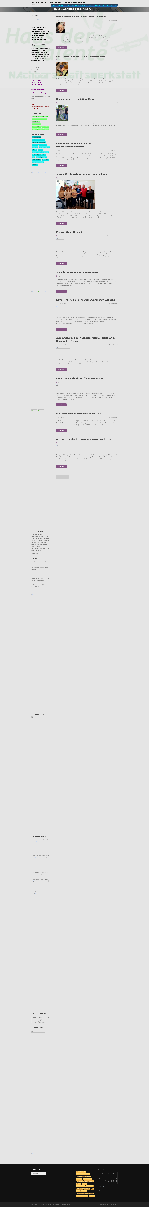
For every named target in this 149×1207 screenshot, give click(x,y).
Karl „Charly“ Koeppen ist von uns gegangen (80, 56)
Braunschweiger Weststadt (41, 839)
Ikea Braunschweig (36, 1030)
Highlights (84, 5)
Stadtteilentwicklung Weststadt (41, 879)
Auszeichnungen (36, 116)
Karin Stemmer (45, 159)
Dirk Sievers (35, 144)
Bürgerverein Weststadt (41, 892)
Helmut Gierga (42, 154)
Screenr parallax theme (103, 1204)
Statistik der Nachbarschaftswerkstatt (77, 272)
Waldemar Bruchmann (111, 236)
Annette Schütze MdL (37, 137)
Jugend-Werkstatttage (37, 159)
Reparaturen (61, 5)
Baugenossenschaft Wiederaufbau (39, 139)
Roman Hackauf (113, 20)
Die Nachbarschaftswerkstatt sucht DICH (78, 413)
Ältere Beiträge (62, 477)
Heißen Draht (35, 154)
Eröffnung (40, 149)
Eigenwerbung (44, 116)
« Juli (99, 1190)
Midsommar (35, 164)
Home (53, 5)
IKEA (38, 157)
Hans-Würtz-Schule (36, 152)
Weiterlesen (60, 47)
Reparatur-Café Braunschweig (41, 855)
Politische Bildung (36, 121)
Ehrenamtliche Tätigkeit (69, 232)
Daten (67, 5)
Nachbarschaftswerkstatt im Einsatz (76, 99)
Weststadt (46, 129)
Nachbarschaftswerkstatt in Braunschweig (58, 2)
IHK (33, 157)
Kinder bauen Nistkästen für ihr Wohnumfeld (80, 378)
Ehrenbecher (35, 147)
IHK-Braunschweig (36, 1152)
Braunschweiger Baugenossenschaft (39, 142)
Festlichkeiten (35, 118)
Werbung (34, 129)
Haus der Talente (45, 152)
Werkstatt (40, 129)
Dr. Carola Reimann (43, 144)
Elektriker (34, 149)
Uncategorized (45, 126)
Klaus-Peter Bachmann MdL (38, 162)
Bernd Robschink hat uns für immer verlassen (81, 16)
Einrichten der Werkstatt (44, 147)
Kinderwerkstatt (75, 5)
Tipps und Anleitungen (108, 5)
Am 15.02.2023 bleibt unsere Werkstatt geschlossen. (84, 439)
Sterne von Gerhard (36, 126)
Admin (115, 150)
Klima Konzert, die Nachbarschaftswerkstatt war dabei (86, 299)
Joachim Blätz (43, 157)
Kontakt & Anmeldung (95, 5)
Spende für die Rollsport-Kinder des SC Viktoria (81, 174)
